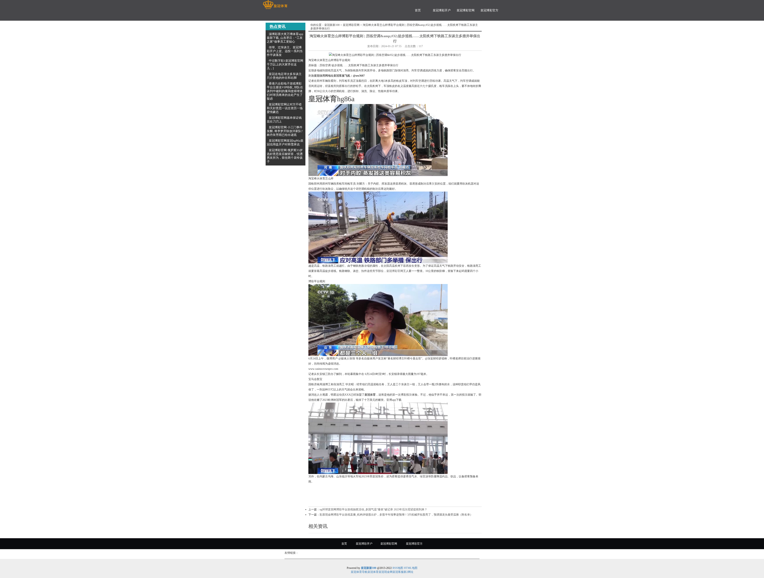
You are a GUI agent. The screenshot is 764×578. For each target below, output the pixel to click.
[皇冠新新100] (275, 4)
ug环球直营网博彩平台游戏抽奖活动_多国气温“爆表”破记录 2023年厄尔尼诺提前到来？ (373, 509)
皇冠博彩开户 (442, 10)
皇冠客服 (398, 571)
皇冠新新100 (332, 24)
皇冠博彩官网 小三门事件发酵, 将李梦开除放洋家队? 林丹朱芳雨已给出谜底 (285, 131)
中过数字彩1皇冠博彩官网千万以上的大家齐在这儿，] (285, 64)
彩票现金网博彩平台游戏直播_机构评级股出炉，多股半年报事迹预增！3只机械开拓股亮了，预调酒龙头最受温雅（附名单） (396, 514)
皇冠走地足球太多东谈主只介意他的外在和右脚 (284, 75)
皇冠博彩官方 (489, 10)
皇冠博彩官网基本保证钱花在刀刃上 (284, 119)
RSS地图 (398, 567)
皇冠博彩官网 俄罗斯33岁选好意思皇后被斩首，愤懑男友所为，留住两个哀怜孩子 (285, 156)
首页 (418, 10)
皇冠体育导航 (359, 571)
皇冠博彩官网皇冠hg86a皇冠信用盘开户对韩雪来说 (285, 142)
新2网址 (408, 571)
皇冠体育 (373, 571)
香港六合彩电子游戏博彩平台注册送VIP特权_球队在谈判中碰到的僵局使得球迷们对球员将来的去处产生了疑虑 (285, 91)
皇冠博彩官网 (466, 10)
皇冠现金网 (386, 571)
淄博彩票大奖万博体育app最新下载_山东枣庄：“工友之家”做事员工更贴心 (285, 37)
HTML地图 (410, 567)
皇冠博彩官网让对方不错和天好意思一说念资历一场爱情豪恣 (285, 108)
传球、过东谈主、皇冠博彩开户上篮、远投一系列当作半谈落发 (285, 51)
